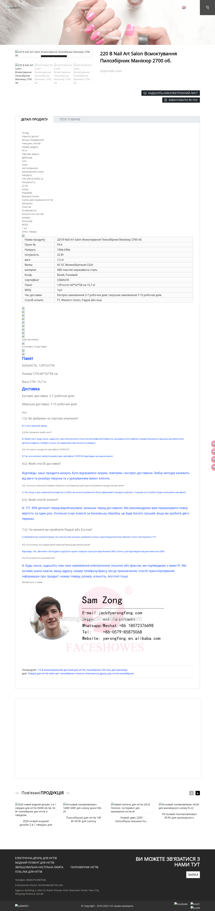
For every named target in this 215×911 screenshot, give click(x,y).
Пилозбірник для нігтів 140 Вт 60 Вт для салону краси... (83, 819)
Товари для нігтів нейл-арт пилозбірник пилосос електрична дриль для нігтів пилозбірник (81, 673)
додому (38, 8)
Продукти (187, 8)
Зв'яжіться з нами (156, 8)
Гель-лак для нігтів (28, 872)
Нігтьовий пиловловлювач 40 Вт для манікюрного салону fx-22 (179, 815)
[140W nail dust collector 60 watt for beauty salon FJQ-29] (83, 808)
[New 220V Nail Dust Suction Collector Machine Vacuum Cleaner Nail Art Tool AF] (131, 808)
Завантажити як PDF (183, 100)
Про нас (126, 8)
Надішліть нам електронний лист (173, 93)
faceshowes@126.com (50, 885)
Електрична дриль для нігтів (36, 858)
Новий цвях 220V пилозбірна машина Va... (131, 819)
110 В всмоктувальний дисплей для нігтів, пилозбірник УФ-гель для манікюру (82, 669)
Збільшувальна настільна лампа (39, 867)
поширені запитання (93, 8)
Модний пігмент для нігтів (34, 862)
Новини (61, 8)
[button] (91, 74)
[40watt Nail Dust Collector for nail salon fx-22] (179, 806)
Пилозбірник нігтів (133, 30)
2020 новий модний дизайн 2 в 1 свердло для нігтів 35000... (35, 823)
